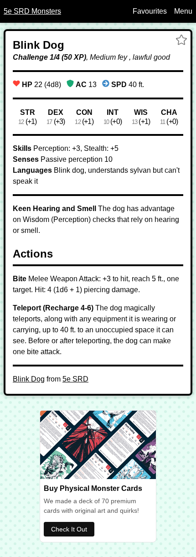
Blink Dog (29, 379)
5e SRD (75, 379)
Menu (183, 11)
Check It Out (69, 529)
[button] (181, 41)
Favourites (150, 11)
